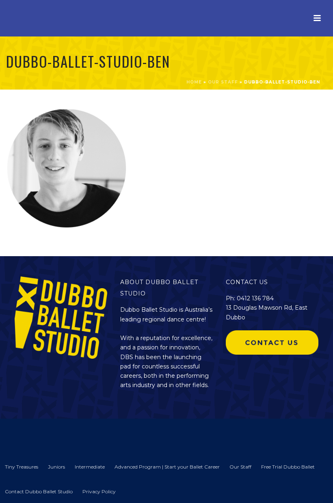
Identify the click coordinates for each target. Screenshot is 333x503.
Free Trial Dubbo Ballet (288, 467)
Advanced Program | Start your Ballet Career (167, 467)
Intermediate (90, 467)
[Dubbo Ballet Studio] (20, 435)
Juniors (56, 467)
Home (194, 82)
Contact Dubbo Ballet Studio (39, 491)
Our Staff (223, 82)
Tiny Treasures (21, 467)
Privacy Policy (99, 491)
